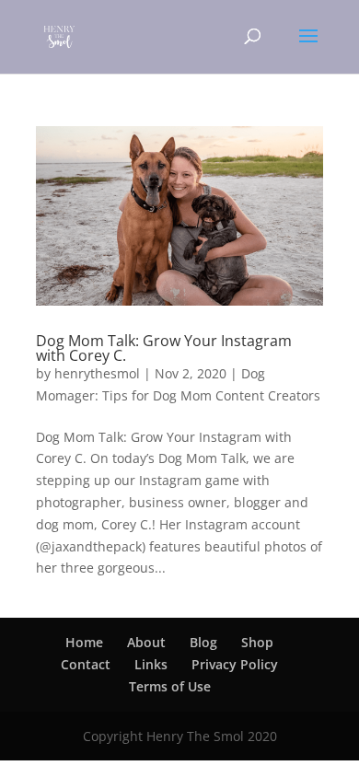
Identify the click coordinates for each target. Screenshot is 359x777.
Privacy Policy (234, 664)
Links (151, 664)
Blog (203, 642)
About (146, 642)
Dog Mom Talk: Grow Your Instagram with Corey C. (164, 348)
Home (84, 642)
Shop (257, 642)
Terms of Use (170, 686)
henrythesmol (97, 373)
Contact (85, 664)
